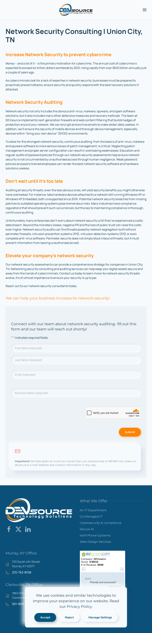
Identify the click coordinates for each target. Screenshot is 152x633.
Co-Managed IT (91, 516)
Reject (69, 617)
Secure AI (87, 529)
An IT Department (93, 510)
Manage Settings (100, 617)
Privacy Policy (79, 606)
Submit (130, 432)
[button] (144, 9)
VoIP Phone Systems (95, 535)
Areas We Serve (15, 612)
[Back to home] (76, 9)
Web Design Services (95, 541)
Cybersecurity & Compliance (100, 523)
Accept (45, 617)
